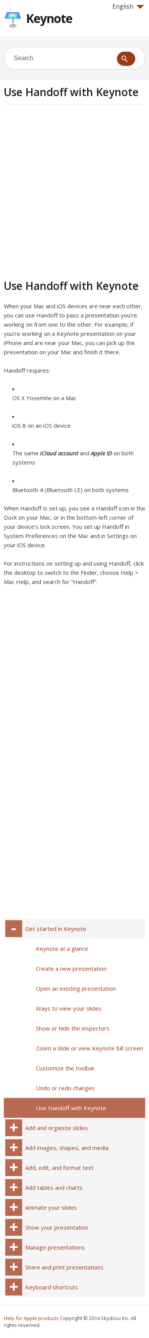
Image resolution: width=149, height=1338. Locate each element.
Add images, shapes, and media (67, 1148)
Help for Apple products (31, 1318)
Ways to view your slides (69, 1008)
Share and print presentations (64, 1267)
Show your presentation (56, 1227)
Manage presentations (55, 1247)
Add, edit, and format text (59, 1167)
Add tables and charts (54, 1187)
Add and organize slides (56, 1128)
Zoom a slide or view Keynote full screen (89, 1048)
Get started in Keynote (55, 928)
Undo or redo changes (65, 1088)
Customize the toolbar (65, 1068)
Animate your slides (51, 1207)
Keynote (49, 18)
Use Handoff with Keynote (71, 1108)
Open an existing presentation (76, 988)
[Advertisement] (74, 190)
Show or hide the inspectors (73, 1028)
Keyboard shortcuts (51, 1287)
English (122, 6)
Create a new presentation (71, 968)
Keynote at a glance (62, 948)
